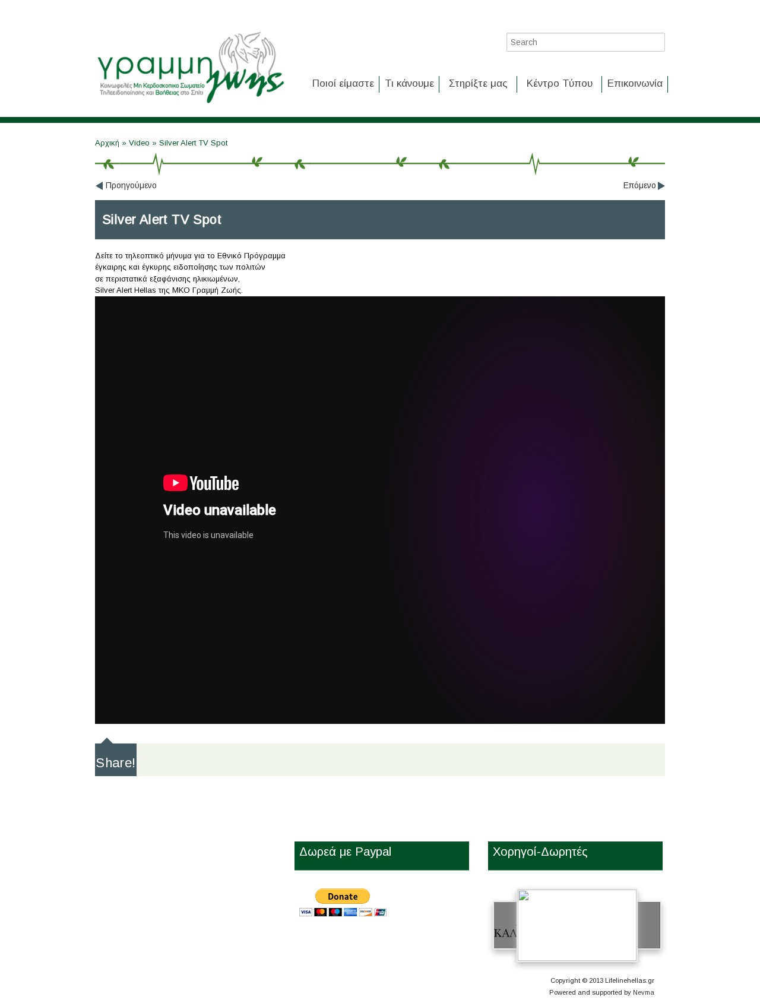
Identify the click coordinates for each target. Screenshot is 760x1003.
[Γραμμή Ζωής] (190, 104)
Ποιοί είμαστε (343, 83)
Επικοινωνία (635, 83)
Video (139, 142)
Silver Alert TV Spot (193, 142)
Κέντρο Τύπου (560, 83)
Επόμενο (639, 185)
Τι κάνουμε (409, 83)
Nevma (643, 992)
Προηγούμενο (131, 185)
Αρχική (108, 142)
